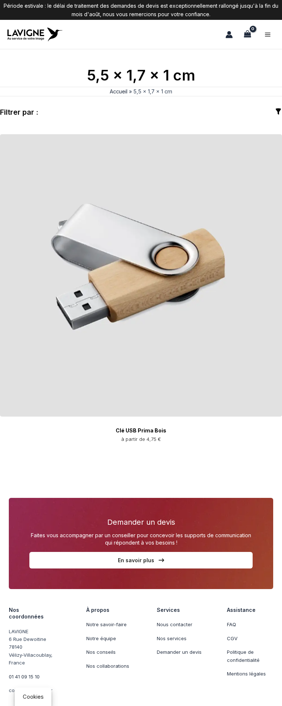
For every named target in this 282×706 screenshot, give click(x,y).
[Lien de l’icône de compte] (229, 34)
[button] (141, 560)
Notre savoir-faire (106, 624)
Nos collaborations (107, 666)
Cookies (33, 696)
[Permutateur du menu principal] (268, 34)
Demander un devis (179, 652)
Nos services (172, 638)
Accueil (118, 91)
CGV (232, 638)
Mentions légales (246, 674)
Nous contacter (174, 624)
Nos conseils (101, 652)
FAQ (231, 624)
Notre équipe (101, 638)
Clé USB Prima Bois (141, 430)
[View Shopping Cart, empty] (247, 34)
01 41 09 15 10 (24, 677)
